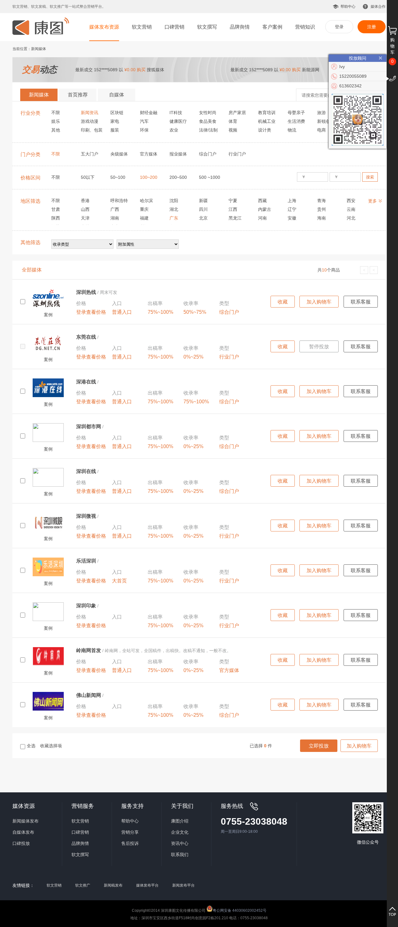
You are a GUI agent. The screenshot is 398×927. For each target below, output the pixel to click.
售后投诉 (130, 843)
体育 (233, 121)
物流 (292, 129)
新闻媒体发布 (25, 820)
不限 (55, 112)
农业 (173, 129)
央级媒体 (119, 153)
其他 (55, 129)
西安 (351, 200)
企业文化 (179, 832)
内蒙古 (264, 209)
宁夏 (233, 200)
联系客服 (361, 301)
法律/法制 (208, 129)
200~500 (178, 177)
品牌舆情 (240, 27)
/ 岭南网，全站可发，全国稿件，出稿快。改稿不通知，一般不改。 (153, 650)
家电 (114, 121)
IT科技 (175, 112)
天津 (85, 218)
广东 (173, 218)
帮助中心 (347, 6)
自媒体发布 (23, 832)
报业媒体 (178, 153)
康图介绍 (179, 820)
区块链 (116, 112)
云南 (351, 209)
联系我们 (179, 854)
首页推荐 (78, 94)
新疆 (203, 200)
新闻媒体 (39, 94)
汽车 (144, 121)
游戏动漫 (89, 121)
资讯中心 (179, 843)
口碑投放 (21, 843)
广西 (114, 209)
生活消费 (296, 121)
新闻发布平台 (183, 885)
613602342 (350, 85)
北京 (203, 218)
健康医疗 (178, 121)
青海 (321, 200)
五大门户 (89, 153)
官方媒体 (148, 153)
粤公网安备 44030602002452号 (239, 910)
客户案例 (272, 27)
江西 (233, 209)
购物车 (392, 46)
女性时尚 (207, 112)
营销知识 (305, 27)
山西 (85, 209)
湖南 (114, 218)
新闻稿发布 (113, 885)
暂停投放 (319, 346)
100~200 (148, 177)
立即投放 (319, 746)
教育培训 (266, 112)
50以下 (88, 177)
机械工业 (266, 121)
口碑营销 (174, 27)
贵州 (321, 209)
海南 (321, 218)
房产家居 (237, 112)
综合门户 (207, 153)
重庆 (144, 209)
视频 (233, 129)
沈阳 (173, 200)
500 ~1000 (209, 177)
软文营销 (142, 27)
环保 (144, 129)
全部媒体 (32, 269)
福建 (144, 218)
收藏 (283, 301)
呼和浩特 (119, 200)
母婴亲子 (296, 112)
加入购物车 (319, 301)
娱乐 (55, 121)
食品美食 (207, 121)
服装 (114, 129)
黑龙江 (235, 218)
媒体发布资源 (104, 27)
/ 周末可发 (96, 292)
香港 (85, 200)
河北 (351, 218)
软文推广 (82, 885)
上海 (292, 200)
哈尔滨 (146, 200)
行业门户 (237, 153)
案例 (48, 314)
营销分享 (130, 832)
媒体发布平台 (147, 885)
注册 (371, 26)
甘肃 (55, 209)
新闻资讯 (89, 112)
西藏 (262, 200)
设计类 (264, 129)
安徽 (292, 218)
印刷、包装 (92, 129)
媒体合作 (378, 6)
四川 (203, 209)
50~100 (117, 177)
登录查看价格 (91, 312)
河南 (262, 218)
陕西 (55, 218)
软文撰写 (207, 27)
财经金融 (148, 112)
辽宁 (292, 209)
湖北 (173, 209)
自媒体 (116, 94)
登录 (339, 26)
